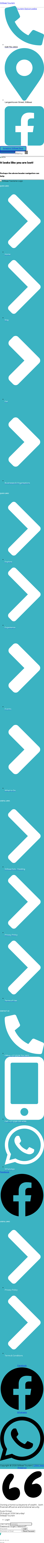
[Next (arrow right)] (3, 1542)
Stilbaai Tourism (7, 3)
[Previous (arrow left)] (1, 1542)
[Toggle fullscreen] (3, 1540)
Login (25, 1529)
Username (5, 1524)
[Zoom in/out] (1, 1540)
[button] (22, 152)
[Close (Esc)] (8, 1540)
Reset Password (28, 1531)
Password (4, 1526)
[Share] (6, 1540)
